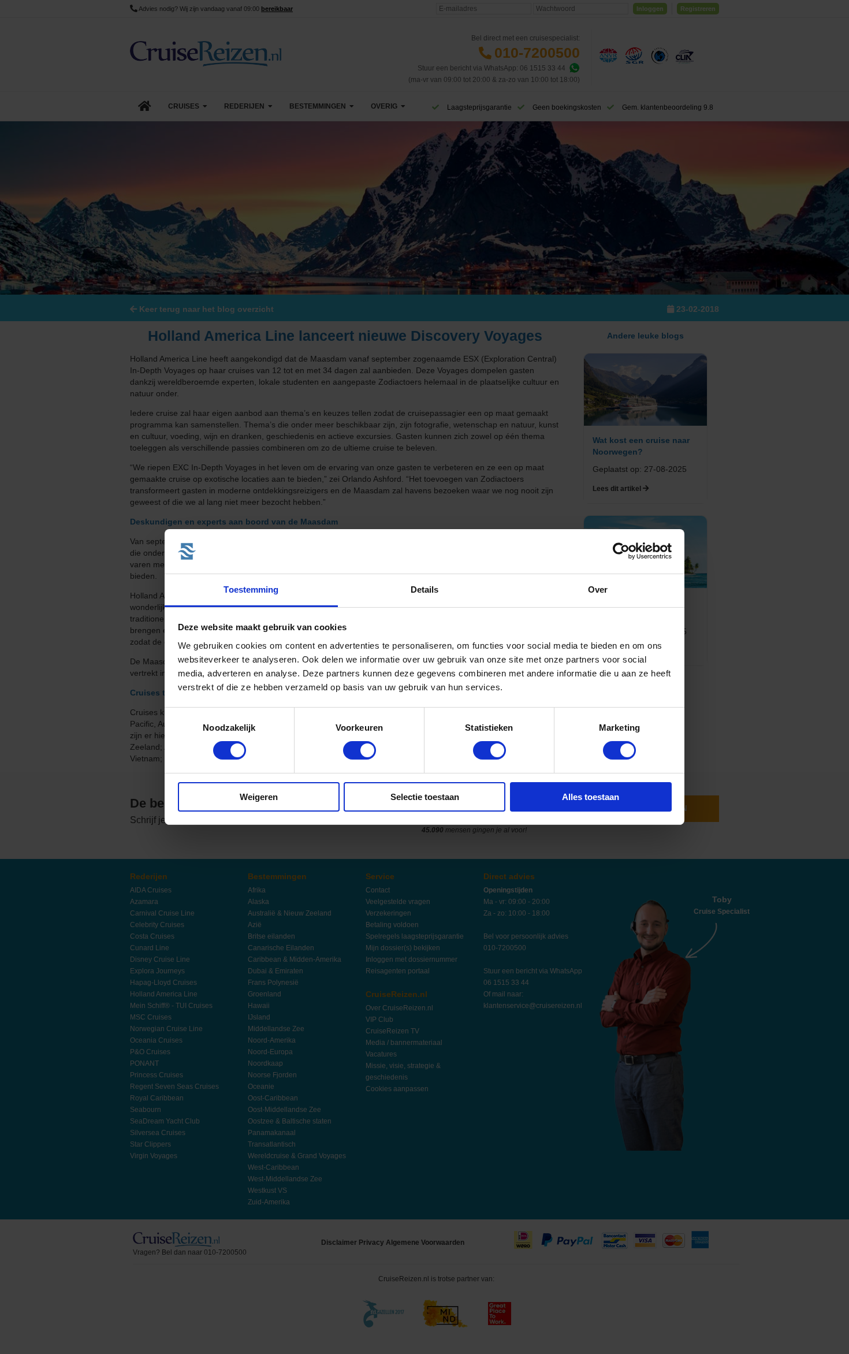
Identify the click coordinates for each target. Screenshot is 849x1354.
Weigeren (259, 797)
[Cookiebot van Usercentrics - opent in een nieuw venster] (621, 551)
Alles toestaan (590, 797)
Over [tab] (598, 589)
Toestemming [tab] (251, 589)
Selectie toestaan (424, 797)
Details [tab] (425, 589)
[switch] (359, 750)
